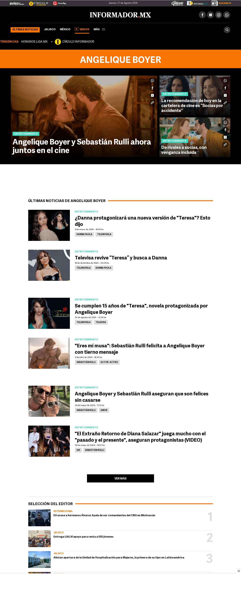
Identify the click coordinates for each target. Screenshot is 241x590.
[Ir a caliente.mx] (177, 2)
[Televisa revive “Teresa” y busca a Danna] (49, 264)
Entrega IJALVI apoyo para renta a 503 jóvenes (83, 536)
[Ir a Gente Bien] (57, 2)
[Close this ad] (238, 570)
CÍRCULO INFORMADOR (78, 41)
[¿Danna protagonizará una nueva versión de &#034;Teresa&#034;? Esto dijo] (49, 224)
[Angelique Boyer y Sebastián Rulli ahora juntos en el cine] (84, 115)
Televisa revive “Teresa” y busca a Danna (121, 257)
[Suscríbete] (220, 2)
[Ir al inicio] (52, 14)
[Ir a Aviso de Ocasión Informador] (17, 2)
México (65, 29)
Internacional (63, 510)
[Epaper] (196, 2)
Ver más (120, 478)
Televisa (101, 322)
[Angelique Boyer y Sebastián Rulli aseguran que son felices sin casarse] (49, 400)
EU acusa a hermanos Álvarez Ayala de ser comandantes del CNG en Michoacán (104, 515)
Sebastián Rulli (86, 362)
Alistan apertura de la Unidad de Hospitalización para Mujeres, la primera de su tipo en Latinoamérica (118, 557)
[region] (120, 582)
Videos (84, 29)
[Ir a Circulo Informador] (36, 2)
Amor (104, 410)
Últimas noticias (25, 29)
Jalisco (50, 29)
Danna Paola (84, 234)
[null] (39, 517)
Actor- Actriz (109, 362)
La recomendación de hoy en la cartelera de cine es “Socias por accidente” (192, 105)
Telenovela (104, 234)
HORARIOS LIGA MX (34, 41)
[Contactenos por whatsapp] (226, 14)
